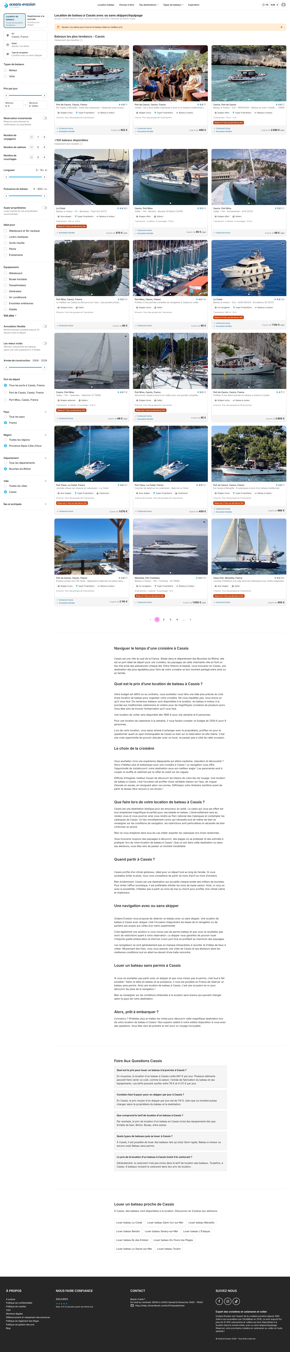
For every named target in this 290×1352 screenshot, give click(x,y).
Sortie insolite (16, 242)
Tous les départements (22, 462)
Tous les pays (17, 416)
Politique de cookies (16, 1306)
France (80, 18)
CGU (8, 1310)
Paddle (13, 309)
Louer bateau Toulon (169, 1248)
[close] (281, 27)
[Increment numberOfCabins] (44, 147)
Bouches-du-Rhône (119, 18)
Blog (8, 1328)
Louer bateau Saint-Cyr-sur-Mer (165, 1222)
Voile (12, 76)
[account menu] (283, 5)
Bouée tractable (18, 279)
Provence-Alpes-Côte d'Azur (97, 18)
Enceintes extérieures (21, 303)
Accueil (57, 18)
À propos (10, 1299)
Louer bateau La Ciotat (129, 1222)
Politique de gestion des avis (20, 1324)
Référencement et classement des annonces (28, 1317)
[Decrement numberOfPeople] (31, 137)
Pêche (12, 248)
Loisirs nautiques (18, 236)
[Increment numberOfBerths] (44, 157)
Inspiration (193, 4)
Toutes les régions (19, 439)
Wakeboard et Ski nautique (24, 230)
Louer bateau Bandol (128, 1231)
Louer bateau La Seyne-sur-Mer (134, 1248)
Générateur (15, 291)
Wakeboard (15, 273)
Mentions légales (14, 1313)
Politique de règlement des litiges (22, 1321)
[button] (91, 99)
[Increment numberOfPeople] (44, 137)
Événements (16, 254)
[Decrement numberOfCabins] (31, 147)
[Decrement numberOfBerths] (31, 157)
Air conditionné (17, 297)
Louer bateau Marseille (201, 1222)
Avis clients (62, 1299)
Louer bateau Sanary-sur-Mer (161, 1231)
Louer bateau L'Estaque (196, 1231)
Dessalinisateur (17, 285)
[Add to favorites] (283, 49)
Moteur (13, 70)
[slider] (6, 95)
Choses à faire (126, 4)
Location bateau (106, 4)
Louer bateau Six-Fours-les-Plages (173, 1240)
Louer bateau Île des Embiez (132, 1240)
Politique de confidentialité (19, 1303)
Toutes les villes (18, 485)
